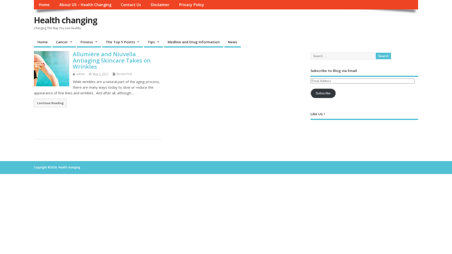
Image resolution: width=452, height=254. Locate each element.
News (232, 42)
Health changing (65, 20)
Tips (151, 42)
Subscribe (323, 93)
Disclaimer (160, 4)
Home (44, 4)
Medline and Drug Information (194, 42)
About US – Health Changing (85, 4)
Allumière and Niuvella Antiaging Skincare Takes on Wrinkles (112, 60)
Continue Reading (50, 103)
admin (80, 74)
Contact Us (131, 4)
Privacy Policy (191, 4)
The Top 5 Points (120, 42)
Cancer (62, 42)
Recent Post (124, 74)
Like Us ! (318, 113)
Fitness (87, 42)
